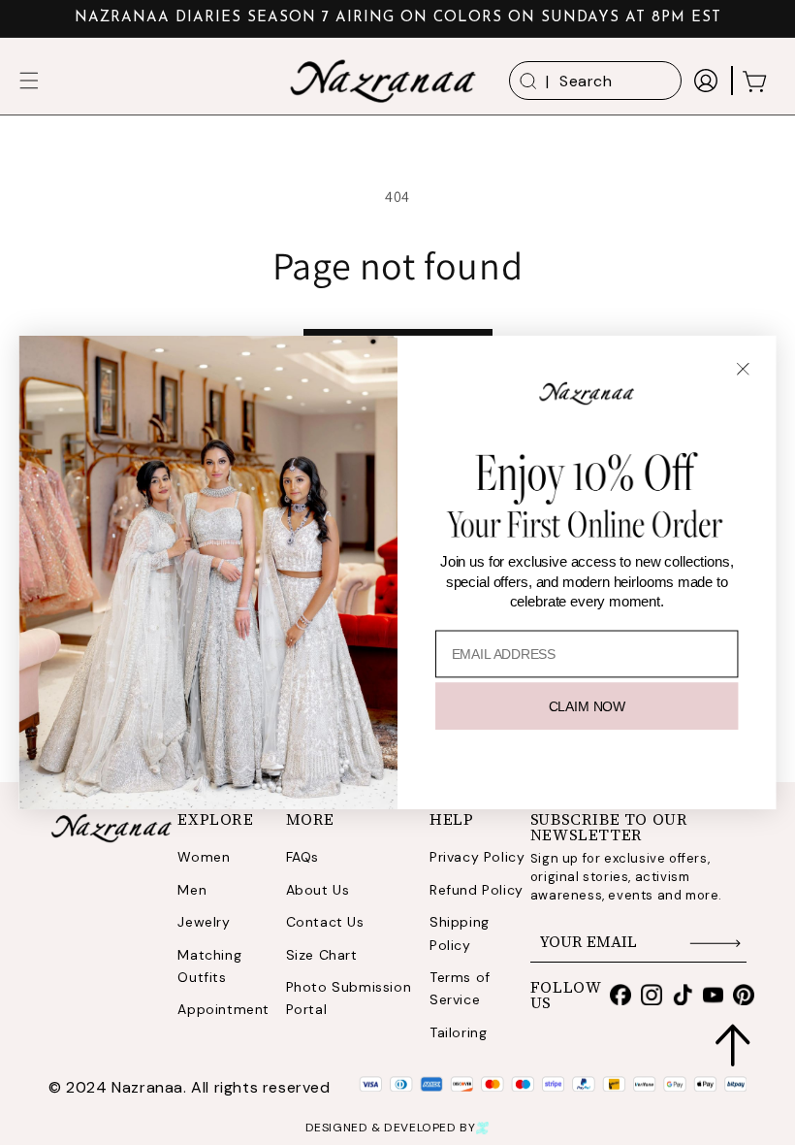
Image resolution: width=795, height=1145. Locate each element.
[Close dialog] (743, 368)
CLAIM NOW (587, 706)
